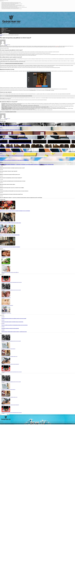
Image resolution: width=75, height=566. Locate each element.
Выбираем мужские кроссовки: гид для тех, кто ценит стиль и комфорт (15, 151)
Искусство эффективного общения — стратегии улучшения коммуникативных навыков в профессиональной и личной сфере (27, 164)
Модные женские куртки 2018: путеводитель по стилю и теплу (10, 222)
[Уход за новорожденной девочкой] (6, 296)
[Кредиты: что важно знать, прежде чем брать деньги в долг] (6, 355)
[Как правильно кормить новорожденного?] (6, 304)
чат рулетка (57, 46)
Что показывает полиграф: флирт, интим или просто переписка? (14, 138)
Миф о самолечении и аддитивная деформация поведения (9, 234)
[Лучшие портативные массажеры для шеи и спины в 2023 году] (6, 271)
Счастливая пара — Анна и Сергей (6, 313)
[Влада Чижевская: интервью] (6, 263)
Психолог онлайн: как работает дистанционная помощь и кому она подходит (12, 3)
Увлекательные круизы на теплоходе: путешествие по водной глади (14, 160)
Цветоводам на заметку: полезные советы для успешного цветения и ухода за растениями (15, 210)
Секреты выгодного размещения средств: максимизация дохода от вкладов (12, 8)
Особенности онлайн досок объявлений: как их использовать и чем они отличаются (18, 155)
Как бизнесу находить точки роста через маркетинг (8, 4)
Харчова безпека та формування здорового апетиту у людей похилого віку (12, 5)
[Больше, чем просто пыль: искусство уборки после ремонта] (7, 245)
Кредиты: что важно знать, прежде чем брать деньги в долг (9, 6)
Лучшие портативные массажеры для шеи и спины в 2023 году (10, 272)
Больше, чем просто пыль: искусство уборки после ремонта (10, 246)
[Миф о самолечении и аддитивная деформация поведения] (7, 233)
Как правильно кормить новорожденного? (7, 305)
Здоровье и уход (4, 29)
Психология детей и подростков (6, 30)
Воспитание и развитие (5, 28)
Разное (2, 31)
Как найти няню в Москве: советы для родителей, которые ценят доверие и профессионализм (14, 7)
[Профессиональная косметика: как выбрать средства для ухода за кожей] (6, 340)
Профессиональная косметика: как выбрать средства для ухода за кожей (11, 2)
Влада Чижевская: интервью (5, 264)
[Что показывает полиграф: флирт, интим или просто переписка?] (6, 363)
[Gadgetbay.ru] (11, 25)
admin (6, 44)
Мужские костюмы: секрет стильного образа (9, 147)
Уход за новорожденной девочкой (6, 297)
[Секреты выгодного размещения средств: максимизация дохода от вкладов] (6, 281)
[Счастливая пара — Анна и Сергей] (6, 312)
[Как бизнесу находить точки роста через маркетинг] (6, 388)
